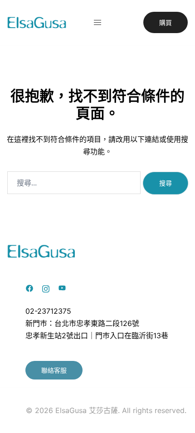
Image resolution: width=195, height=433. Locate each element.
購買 (165, 22)
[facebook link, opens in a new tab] (29, 287)
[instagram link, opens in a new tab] (45, 287)
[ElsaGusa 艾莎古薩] (37, 21)
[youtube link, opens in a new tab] (62, 287)
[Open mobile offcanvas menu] (97, 22)
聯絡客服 (54, 370)
